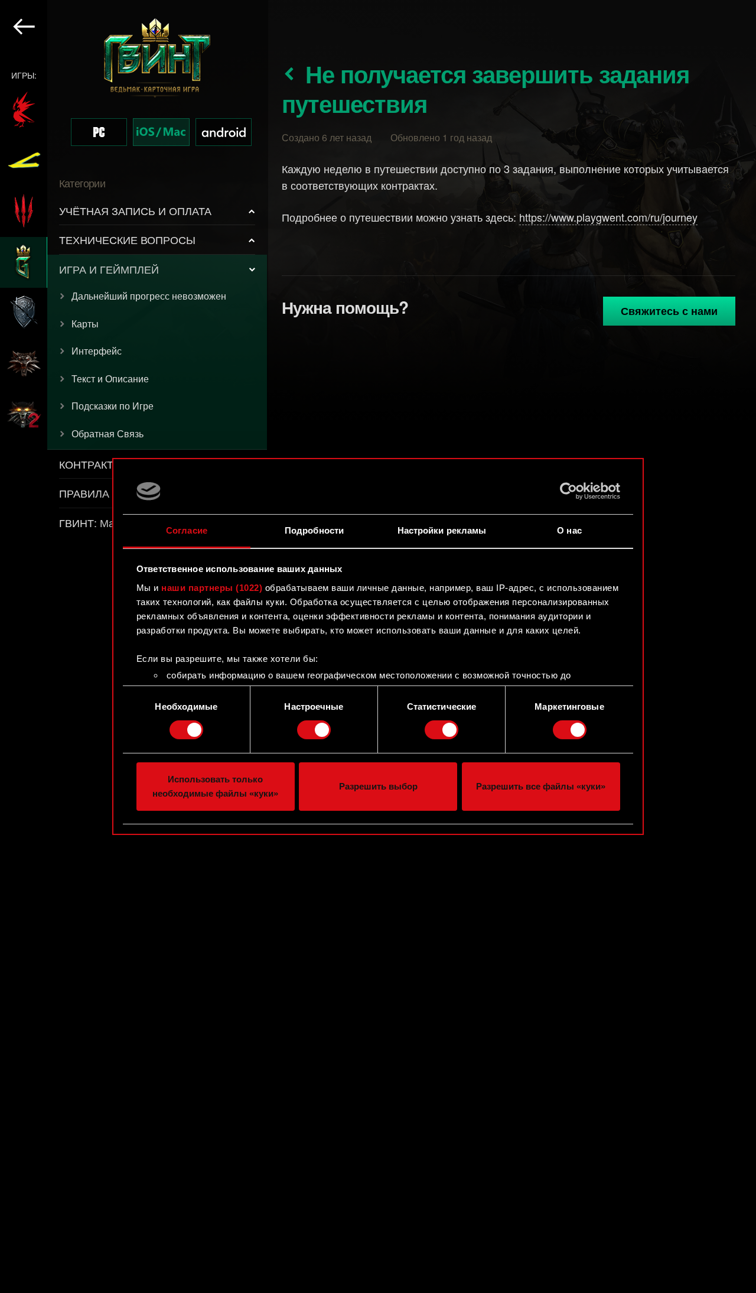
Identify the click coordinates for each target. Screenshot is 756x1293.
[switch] (314, 729)
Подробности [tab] (314, 530)
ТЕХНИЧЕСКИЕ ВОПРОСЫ (127, 239)
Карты (85, 323)
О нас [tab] (569, 530)
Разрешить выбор (378, 786)
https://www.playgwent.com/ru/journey (608, 217)
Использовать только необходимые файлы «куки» (215, 786)
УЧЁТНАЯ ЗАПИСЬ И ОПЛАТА (135, 210)
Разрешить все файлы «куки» (540, 786)
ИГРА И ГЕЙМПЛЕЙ (109, 269)
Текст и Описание (110, 378)
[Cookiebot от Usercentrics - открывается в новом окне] (568, 491)
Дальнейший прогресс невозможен (148, 296)
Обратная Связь (107, 433)
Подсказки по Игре (112, 405)
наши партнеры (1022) (211, 588)
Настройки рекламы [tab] (442, 530)
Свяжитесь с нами (669, 311)
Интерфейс (96, 351)
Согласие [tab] (186, 530)
